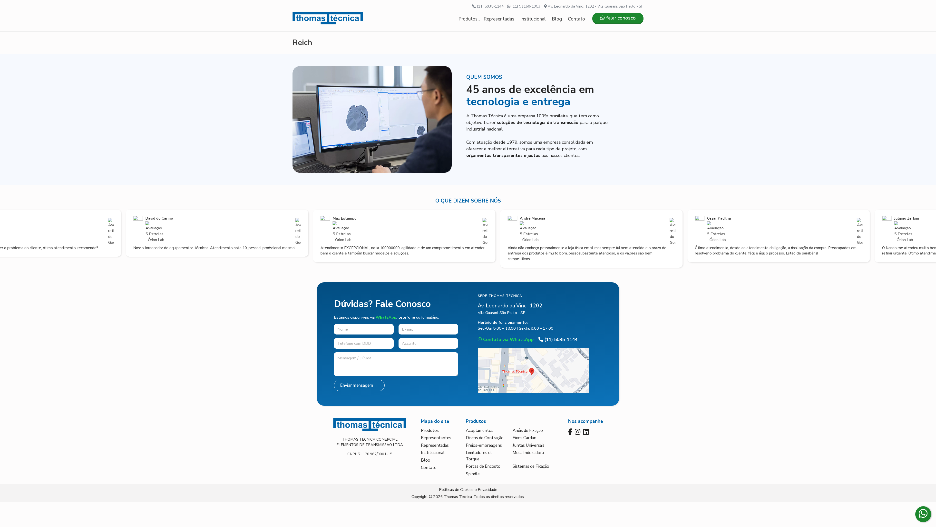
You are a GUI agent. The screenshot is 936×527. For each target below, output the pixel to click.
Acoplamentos (479, 430)
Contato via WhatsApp (508, 339)
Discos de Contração (485, 438)
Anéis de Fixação (528, 430)
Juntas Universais (529, 445)
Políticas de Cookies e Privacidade (468, 489)
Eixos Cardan (524, 438)
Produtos (468, 19)
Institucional (533, 19)
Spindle (473, 474)
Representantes (436, 438)
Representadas (499, 19)
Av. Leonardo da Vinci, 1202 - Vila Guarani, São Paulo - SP (595, 6)
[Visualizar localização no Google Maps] (533, 392)
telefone (406, 317)
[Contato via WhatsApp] (923, 514)
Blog (557, 19)
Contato (576, 19)
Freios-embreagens (484, 445)
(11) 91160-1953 (525, 6)
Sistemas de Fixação (531, 466)
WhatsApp (386, 317)
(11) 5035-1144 (490, 6)
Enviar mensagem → (359, 385)
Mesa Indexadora (528, 453)
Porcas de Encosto (483, 466)
